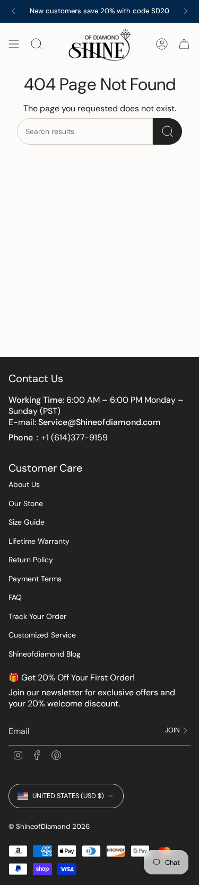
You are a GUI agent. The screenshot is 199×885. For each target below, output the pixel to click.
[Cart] (184, 44)
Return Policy (30, 559)
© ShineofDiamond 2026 (49, 826)
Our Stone (25, 503)
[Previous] (13, 11)
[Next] (186, 11)
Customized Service (42, 635)
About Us (24, 484)
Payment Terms (35, 578)
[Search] (167, 131)
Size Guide (26, 522)
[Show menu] (13, 44)
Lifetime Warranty (39, 541)
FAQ (15, 597)
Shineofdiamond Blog (44, 654)
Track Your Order (37, 616)
